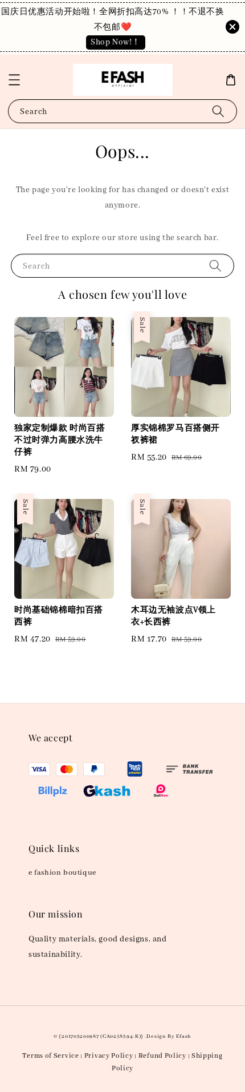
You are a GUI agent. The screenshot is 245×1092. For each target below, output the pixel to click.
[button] (14, 79)
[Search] (218, 111)
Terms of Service (50, 1056)
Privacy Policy (108, 1056)
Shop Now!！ (116, 42)
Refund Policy (162, 1056)
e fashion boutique (62, 873)
